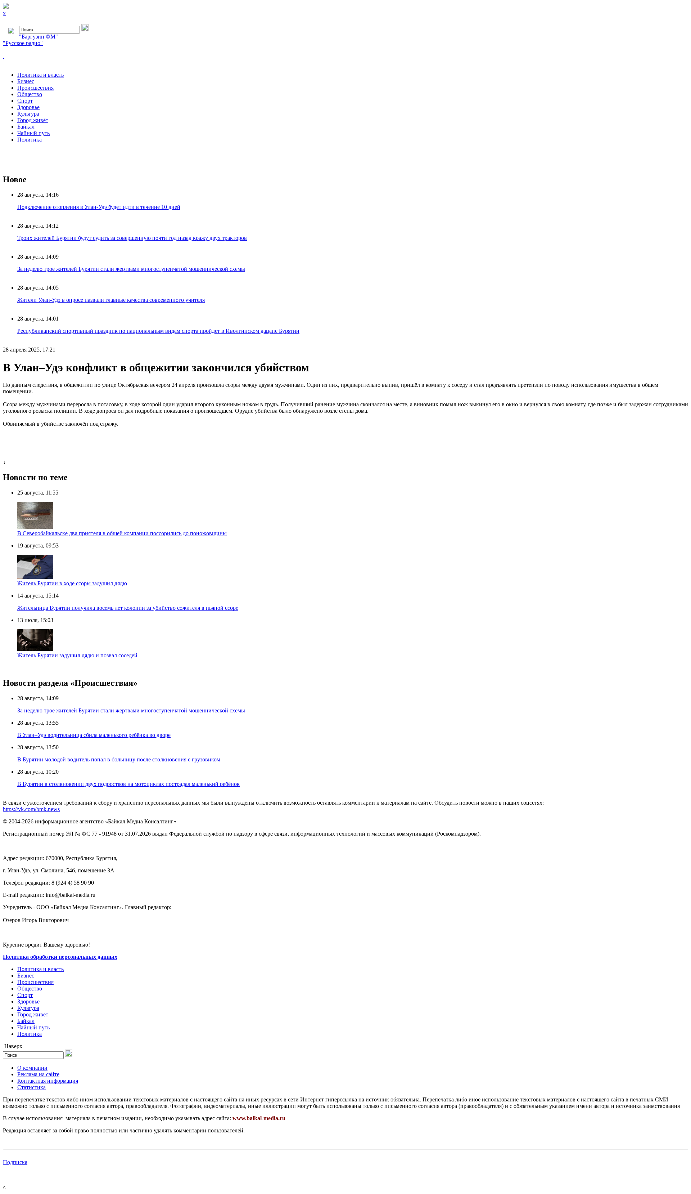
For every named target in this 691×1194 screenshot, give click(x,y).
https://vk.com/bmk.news (31, 809)
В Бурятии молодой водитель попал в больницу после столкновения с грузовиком (118, 759)
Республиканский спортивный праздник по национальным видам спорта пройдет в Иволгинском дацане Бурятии (158, 331)
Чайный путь (33, 133)
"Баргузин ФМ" (38, 36)
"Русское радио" (23, 43)
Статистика (31, 1087)
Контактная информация (47, 1081)
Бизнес (25, 81)
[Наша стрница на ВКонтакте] (345, 49)
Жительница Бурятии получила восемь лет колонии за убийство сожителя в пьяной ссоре (127, 608)
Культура (28, 114)
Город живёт (32, 120)
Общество (29, 94)
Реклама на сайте (38, 1074)
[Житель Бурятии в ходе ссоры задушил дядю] (35, 577)
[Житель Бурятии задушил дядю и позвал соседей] (35, 649)
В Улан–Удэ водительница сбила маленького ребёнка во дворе (94, 735)
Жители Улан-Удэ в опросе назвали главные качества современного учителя (111, 300)
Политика (29, 140)
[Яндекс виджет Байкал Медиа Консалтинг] (345, 62)
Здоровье (28, 107)
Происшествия (35, 88)
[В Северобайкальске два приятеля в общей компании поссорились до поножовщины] (35, 527)
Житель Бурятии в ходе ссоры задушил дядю (72, 583)
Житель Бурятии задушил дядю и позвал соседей (77, 655)
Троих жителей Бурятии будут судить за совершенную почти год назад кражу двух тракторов (132, 238)
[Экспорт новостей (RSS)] (345, 56)
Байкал (26, 127)
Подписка (15, 1162)
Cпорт (25, 101)
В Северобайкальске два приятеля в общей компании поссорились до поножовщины (122, 533)
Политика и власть (40, 75)
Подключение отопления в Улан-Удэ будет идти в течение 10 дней (98, 207)
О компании (32, 1068)
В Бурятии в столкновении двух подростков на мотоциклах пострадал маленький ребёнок (128, 784)
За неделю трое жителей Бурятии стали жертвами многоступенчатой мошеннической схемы (131, 269)
